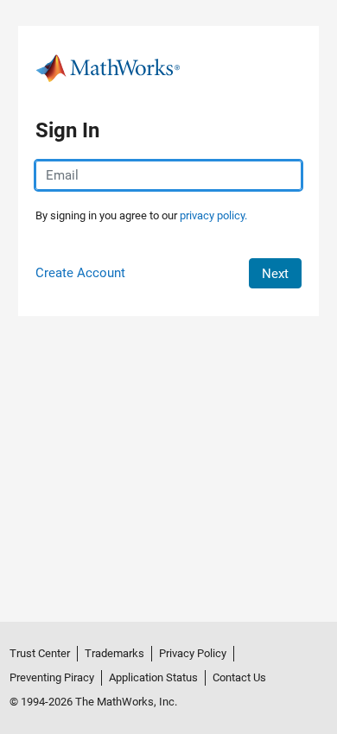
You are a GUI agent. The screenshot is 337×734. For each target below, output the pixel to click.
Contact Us (239, 677)
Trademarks (114, 653)
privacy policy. (213, 215)
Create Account (80, 273)
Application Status (153, 677)
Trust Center (40, 653)
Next (275, 274)
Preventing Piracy (52, 677)
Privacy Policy (192, 653)
